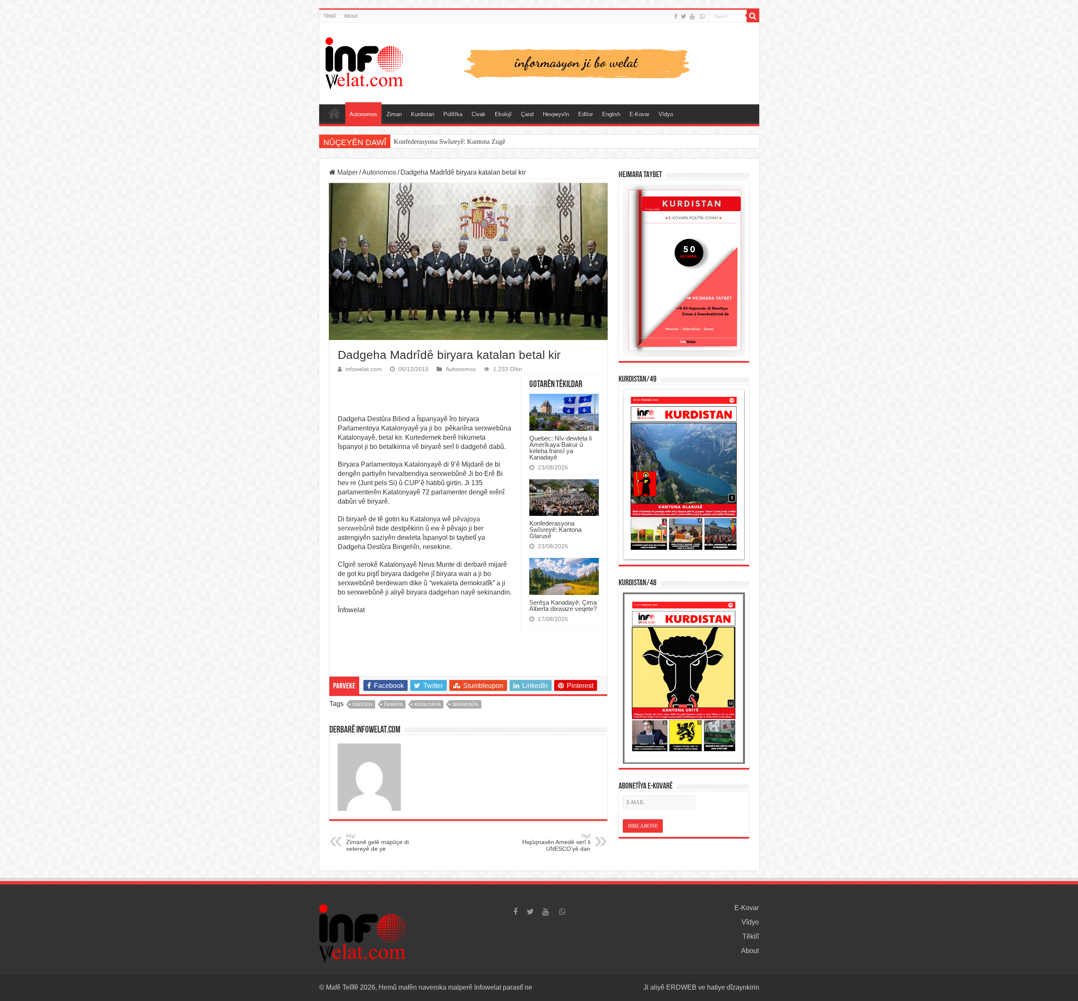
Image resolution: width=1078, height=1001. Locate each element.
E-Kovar (639, 114)
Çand (527, 114)
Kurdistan (422, 114)
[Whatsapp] (702, 16)
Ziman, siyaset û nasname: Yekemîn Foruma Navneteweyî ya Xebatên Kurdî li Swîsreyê (512, 141)
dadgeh (362, 704)
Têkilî (329, 16)
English (611, 114)
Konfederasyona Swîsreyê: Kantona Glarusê (555, 529)
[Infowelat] (539, 62)
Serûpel (334, 113)
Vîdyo (666, 114)
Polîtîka (452, 114)
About (351, 16)
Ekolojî (503, 114)
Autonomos (363, 114)
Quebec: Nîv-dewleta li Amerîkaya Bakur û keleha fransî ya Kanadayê (560, 448)
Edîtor (585, 114)
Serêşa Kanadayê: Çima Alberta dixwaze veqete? (563, 605)
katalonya (427, 704)
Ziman (394, 114)
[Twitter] (683, 16)
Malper (347, 172)
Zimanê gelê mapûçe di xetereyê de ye (377, 843)
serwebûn (465, 704)
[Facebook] (675, 16)
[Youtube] (692, 16)
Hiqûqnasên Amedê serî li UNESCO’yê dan (556, 843)
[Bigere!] (753, 16)
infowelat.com (363, 369)
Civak (479, 114)
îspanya (393, 704)
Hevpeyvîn (556, 114)
